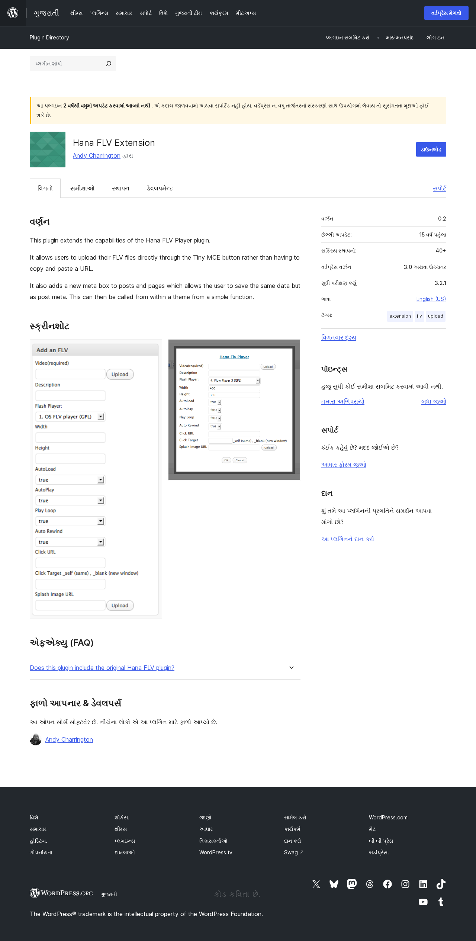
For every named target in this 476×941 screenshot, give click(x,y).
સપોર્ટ (439, 188)
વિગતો (45, 188)
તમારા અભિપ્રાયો (342, 401)
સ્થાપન (120, 188)
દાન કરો (292, 841)
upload (435, 316)
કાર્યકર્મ (292, 829)
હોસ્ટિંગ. (38, 841)
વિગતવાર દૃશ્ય (338, 337)
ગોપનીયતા (41, 852)
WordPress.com (388, 817)
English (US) (431, 299)
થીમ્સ (121, 829)
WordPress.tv (215, 852)
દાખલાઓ (125, 852)
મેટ (372, 829)
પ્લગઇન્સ (125, 841)
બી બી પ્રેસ (381, 841)
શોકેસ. (122, 817)
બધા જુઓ (433, 401)
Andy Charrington (96, 155)
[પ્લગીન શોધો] (108, 63)
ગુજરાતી (109, 894)
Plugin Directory (49, 37)
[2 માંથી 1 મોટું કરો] (152, 349)
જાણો (205, 817)
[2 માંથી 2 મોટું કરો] (290, 349)
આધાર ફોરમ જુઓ (343, 464)
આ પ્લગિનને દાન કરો (347, 539)
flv (419, 316)
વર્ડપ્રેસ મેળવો (446, 13)
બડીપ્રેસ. (379, 852)
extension (400, 316)
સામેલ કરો (295, 817)
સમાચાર (38, 829)
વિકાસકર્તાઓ (213, 841)
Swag (294, 852)
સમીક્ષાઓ (82, 188)
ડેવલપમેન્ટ (160, 188)
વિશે (34, 817)
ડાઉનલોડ (431, 149)
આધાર (206, 829)
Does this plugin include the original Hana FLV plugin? (102, 667)
